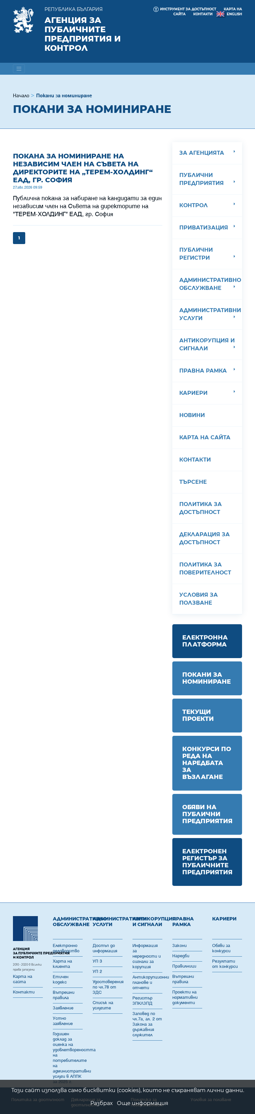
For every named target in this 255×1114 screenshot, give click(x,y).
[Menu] (19, 68)
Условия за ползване (198, 599)
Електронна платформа (205, 641)
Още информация (142, 1103)
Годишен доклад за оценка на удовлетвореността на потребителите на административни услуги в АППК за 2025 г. (68, 1058)
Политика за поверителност (205, 568)
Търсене (193, 482)
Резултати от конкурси (225, 964)
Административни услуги (210, 314)
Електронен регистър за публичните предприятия (207, 862)
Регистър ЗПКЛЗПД (142, 1001)
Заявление (63, 1008)
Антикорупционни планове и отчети (147, 982)
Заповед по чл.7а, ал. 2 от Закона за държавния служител (147, 1024)
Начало (21, 95)
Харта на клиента (62, 964)
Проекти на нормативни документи (185, 997)
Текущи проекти (198, 715)
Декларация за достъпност (204, 538)
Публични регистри (196, 254)
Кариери (193, 393)
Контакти (202, 14)
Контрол (193, 205)
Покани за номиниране (206, 678)
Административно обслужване (210, 284)
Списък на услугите (103, 1005)
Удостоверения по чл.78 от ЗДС (108, 987)
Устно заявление (63, 1021)
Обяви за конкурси (221, 948)
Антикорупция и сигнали (207, 344)
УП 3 (97, 961)
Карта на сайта (204, 437)
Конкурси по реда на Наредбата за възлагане (206, 763)
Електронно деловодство (66, 948)
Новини (192, 415)
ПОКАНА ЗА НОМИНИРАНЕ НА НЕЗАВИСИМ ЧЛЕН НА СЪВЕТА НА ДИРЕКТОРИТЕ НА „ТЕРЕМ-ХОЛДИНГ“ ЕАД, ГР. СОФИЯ (83, 168)
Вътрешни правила (63, 995)
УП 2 (97, 972)
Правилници (184, 966)
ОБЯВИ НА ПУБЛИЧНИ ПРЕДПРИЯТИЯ (207, 814)
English (234, 14)
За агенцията (201, 153)
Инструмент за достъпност (188, 9)
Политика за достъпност (200, 508)
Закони (179, 946)
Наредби (180, 956)
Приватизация (203, 227)
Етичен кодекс (60, 980)
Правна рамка (203, 371)
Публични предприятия (201, 179)
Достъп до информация (105, 948)
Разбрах (101, 1103)
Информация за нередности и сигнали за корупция (146, 956)
